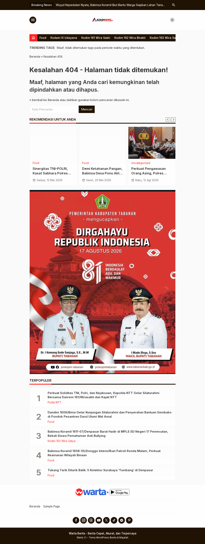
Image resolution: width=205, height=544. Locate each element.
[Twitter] (106, 520)
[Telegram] (121, 520)
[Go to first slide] (173, 119)
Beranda (34, 506)
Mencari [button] (86, 109)
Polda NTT (54, 402)
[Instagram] (83, 520)
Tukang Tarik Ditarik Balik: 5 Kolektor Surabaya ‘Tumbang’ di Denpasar (100, 470)
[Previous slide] (168, 119)
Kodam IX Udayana (63, 37)
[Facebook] (76, 520)
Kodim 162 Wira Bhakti (130, 37)
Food (42, 37)
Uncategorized (140, 163)
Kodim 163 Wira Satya (165, 37)
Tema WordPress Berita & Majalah (108, 537)
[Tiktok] (114, 520)
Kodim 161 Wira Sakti (95, 37)
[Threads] (91, 520)
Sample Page (51, 506)
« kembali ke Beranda (44, 100)
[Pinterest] (129, 520)
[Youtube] (98, 520)
